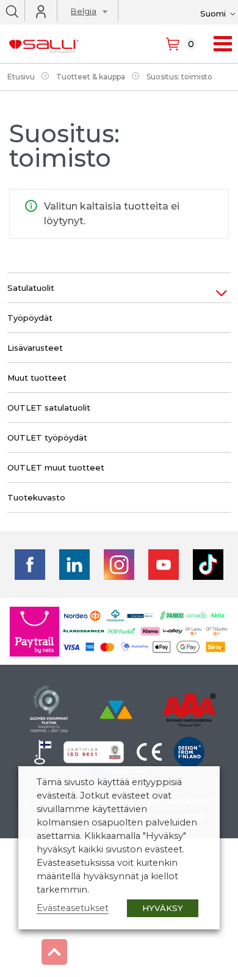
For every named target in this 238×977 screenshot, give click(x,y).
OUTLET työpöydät (47, 437)
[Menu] (223, 43)
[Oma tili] (41, 11)
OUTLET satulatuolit (48, 407)
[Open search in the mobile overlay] (12, 10)
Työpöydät (29, 318)
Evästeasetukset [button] (73, 907)
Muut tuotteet (37, 377)
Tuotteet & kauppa (90, 76)
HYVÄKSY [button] (162, 908)
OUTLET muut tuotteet (55, 467)
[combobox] (86, 12)
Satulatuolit (30, 288)
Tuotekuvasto (36, 497)
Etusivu (21, 76)
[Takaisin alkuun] (54, 952)
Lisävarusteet (35, 348)
